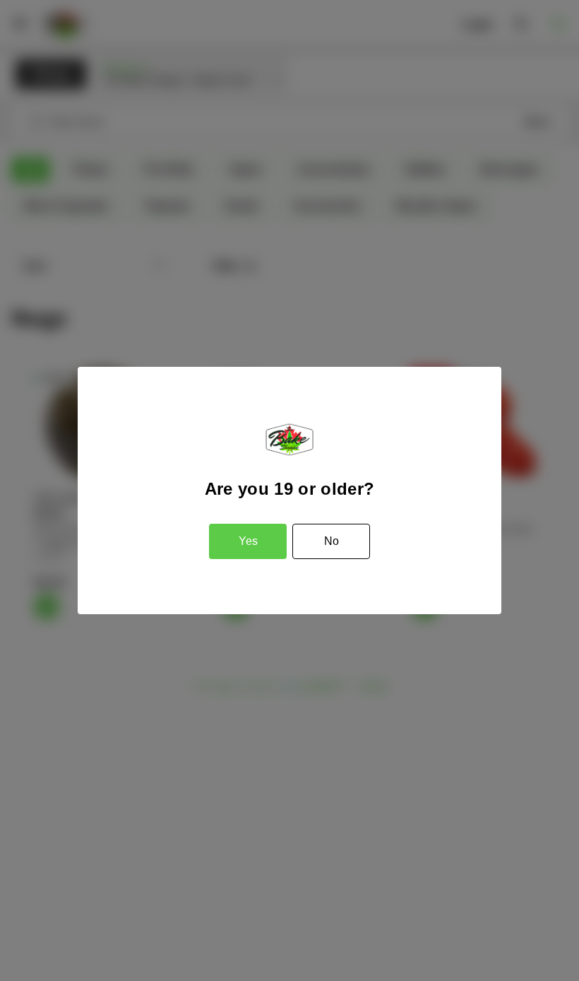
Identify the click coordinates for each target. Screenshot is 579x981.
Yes (248, 541)
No (331, 541)
